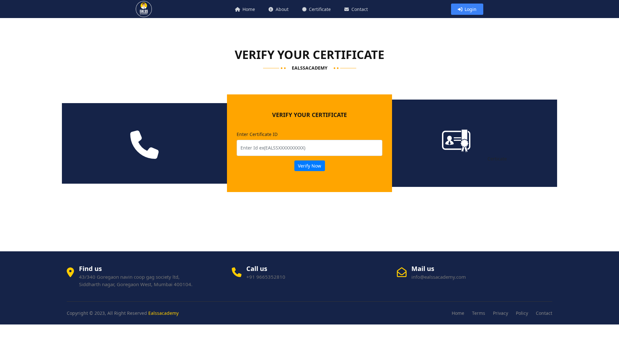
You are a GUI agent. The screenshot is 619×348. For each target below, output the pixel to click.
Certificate (319, 9)
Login (470, 9)
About (281, 9)
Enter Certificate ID (257, 134)
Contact (359, 9)
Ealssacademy (163, 313)
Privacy (500, 313)
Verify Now (309, 166)
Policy (522, 313)
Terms (478, 313)
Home (248, 9)
